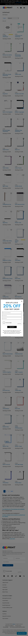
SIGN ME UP (12, 327)
